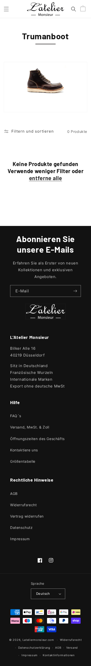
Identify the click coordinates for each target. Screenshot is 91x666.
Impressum (20, 539)
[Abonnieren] (75, 291)
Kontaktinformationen (59, 655)
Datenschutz (21, 527)
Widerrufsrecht (23, 505)
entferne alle (45, 178)
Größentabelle (22, 461)
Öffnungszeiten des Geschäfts (37, 439)
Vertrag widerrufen (27, 516)
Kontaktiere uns (24, 450)
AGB (14, 493)
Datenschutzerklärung (34, 647)
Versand (72, 647)
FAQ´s (15, 416)
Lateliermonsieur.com (38, 640)
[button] (6, 9)
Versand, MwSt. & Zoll (29, 427)
